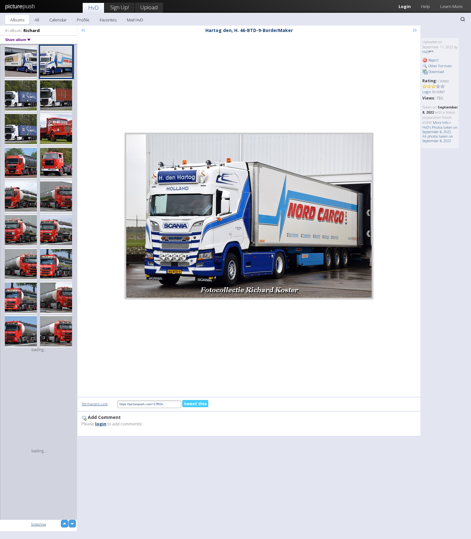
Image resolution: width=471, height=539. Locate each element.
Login (405, 6)
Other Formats (439, 65)
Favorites (108, 20)
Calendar (58, 20)
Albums (17, 20)
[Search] (463, 19)
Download (435, 71)
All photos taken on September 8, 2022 (437, 138)
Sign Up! (119, 7)
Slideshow (38, 524)
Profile (83, 20)
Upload (149, 7)
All (37, 20)
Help (425, 6)
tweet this (195, 403)
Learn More (451, 6)
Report (433, 60)
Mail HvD (135, 20)
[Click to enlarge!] (249, 216)
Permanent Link (95, 403)
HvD (93, 7)
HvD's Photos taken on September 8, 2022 (440, 129)
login (100, 424)
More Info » (442, 122)
